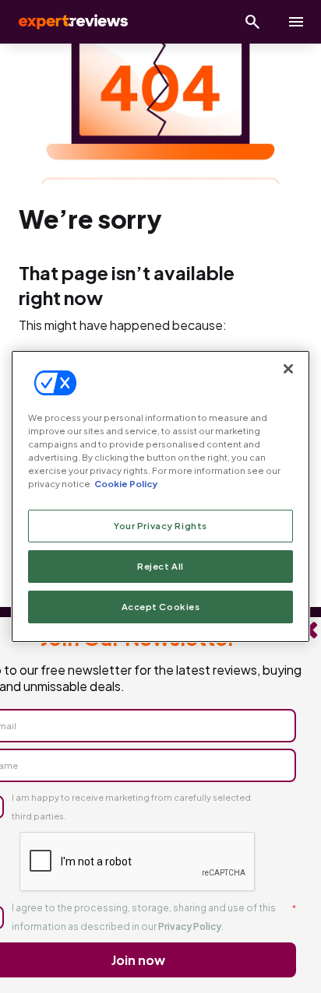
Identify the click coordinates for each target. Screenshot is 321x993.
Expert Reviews (72, 22)
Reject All (160, 566)
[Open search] (252, 21)
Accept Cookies (161, 606)
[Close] (288, 369)
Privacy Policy (189, 926)
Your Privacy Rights (160, 526)
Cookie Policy (125, 483)
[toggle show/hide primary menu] (296, 21)
